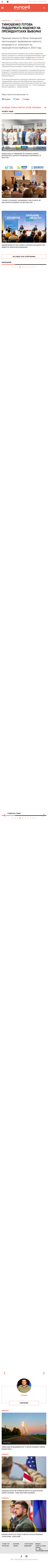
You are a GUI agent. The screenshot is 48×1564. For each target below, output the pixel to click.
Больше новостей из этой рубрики (21, 107)
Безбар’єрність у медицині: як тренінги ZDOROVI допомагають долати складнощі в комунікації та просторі (21, 156)
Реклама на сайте (37, 1549)
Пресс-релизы (41, 1550)
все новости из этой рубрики (24, 257)
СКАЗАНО (15, 1546)
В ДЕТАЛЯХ (16, 1544)
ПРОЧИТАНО (5, 1546)
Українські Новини (38, 59)
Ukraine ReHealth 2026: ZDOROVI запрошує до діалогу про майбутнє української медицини (23, 246)
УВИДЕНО (38, 1544)
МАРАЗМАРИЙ (27, 1546)
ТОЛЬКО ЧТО (6, 1544)
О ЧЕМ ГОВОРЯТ (28, 1544)
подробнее (24, 1403)
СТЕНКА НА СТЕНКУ (40, 1546)
